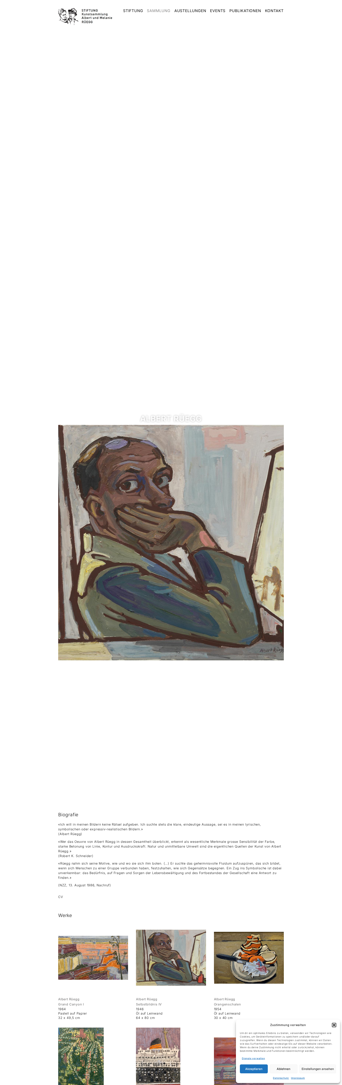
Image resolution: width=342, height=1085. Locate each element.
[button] (334, 1025)
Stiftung (133, 11)
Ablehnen (283, 1069)
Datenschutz (281, 1077)
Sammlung (158, 11)
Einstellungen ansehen (318, 1069)
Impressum (298, 1077)
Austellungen (190, 11)
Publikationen (245, 11)
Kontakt (274, 11)
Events (217, 11)
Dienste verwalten (253, 1058)
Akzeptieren (253, 1069)
